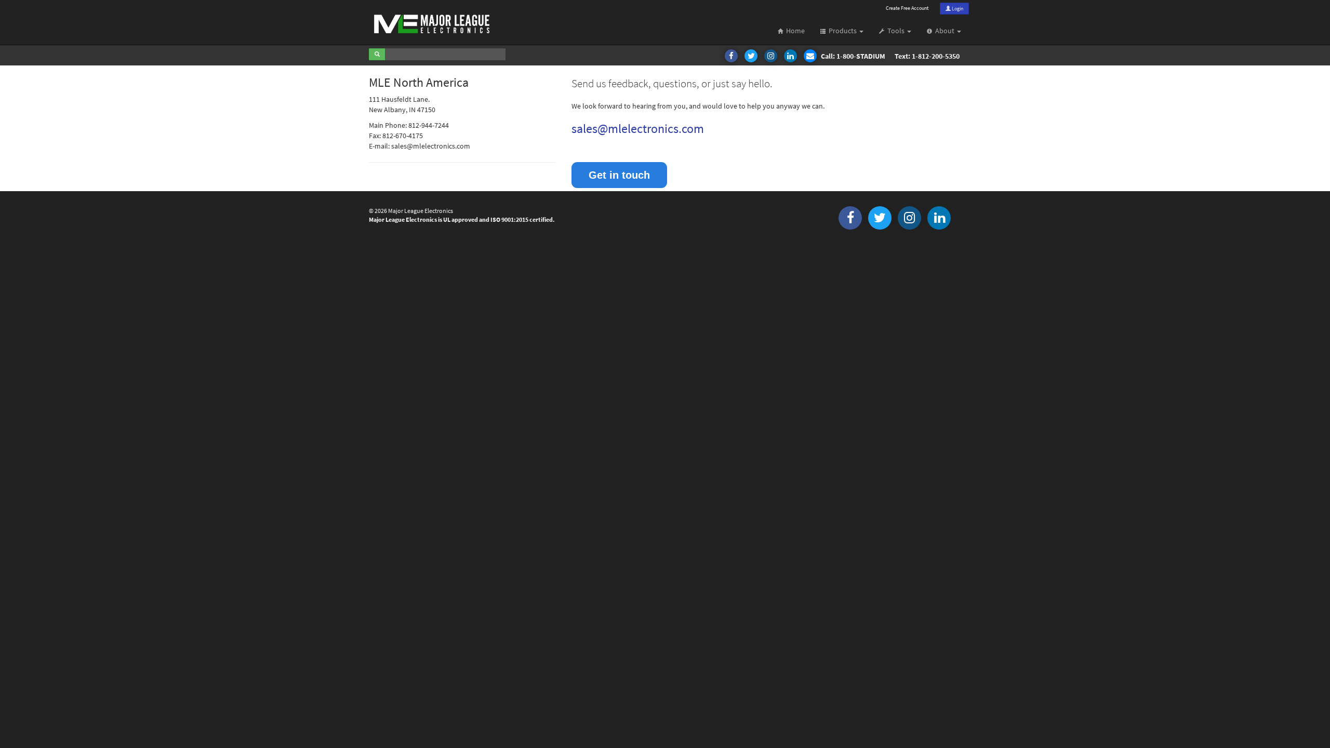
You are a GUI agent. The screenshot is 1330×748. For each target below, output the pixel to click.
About (944, 31)
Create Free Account (907, 8)
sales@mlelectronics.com (637, 128)
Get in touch (619, 175)
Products (842, 31)
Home (794, 31)
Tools (895, 31)
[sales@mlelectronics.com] (811, 56)
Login (957, 8)
